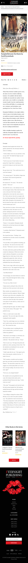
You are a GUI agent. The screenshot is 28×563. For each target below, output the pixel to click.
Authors (14, 502)
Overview (5, 84)
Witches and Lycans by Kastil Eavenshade (19, 449)
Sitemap (14, 509)
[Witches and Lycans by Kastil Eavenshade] (20, 438)
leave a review (17, 63)
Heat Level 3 (14, 525)
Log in (7, 553)
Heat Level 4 (4, 58)
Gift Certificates (13, 553)
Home (2, 7)
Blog (14, 507)
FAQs (14, 505)
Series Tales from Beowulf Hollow (12, 7)
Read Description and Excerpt (9, 69)
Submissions (14, 503)
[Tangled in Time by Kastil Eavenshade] (7, 438)
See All (14, 460)
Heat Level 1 (14, 521)
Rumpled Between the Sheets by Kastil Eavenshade (12, 8)
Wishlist (24, 79)
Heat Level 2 (14, 523)
